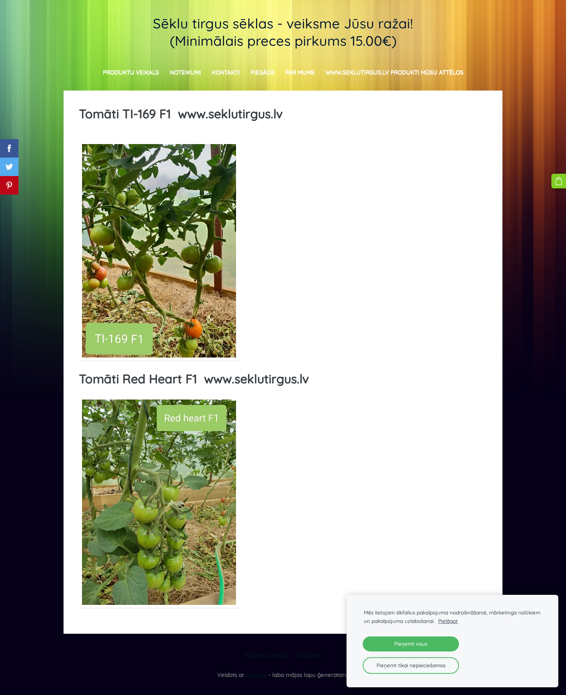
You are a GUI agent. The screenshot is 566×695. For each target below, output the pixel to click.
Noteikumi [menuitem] (185, 72)
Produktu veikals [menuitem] (131, 72)
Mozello (256, 674)
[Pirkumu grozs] (558, 181)
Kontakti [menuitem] (226, 72)
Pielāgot (448, 621)
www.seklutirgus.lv (230, 113)
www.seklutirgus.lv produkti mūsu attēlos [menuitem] (394, 72)
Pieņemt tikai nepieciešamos (411, 665)
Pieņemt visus (410, 643)
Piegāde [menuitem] (263, 72)
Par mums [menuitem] (300, 72)
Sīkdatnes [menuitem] (309, 654)
